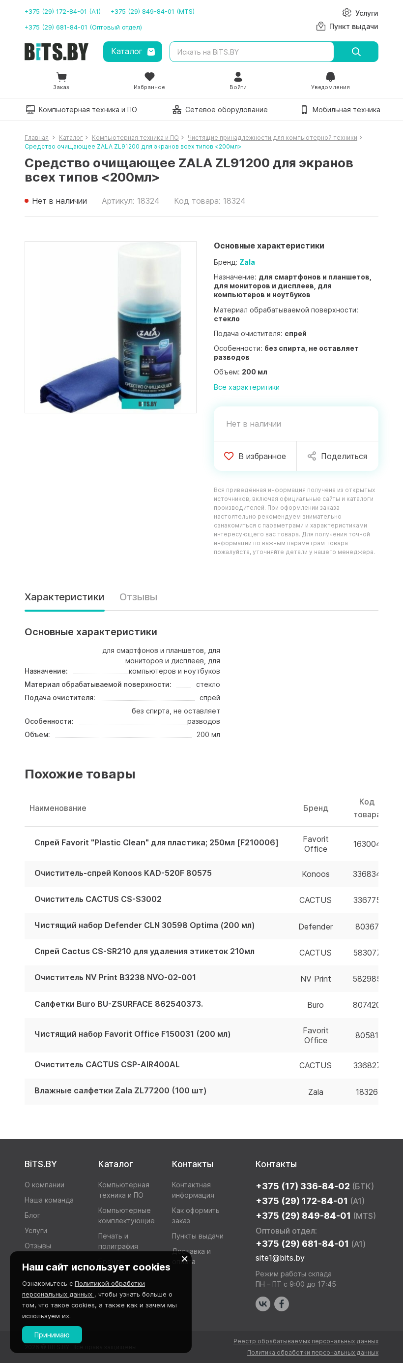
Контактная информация (193, 1189)
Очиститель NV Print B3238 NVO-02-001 (115, 977)
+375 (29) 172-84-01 (310, 1201)
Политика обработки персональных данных (312, 1352)
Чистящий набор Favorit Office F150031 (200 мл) (132, 1034)
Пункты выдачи (198, 1236)
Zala (247, 262)
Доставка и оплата (191, 1256)
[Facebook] (281, 1304)
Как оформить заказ (196, 1215)
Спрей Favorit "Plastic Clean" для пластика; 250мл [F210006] (156, 842)
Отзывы (138, 597)
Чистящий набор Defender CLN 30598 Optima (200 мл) (144, 925)
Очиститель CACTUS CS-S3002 (98, 899)
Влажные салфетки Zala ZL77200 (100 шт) (120, 1090)
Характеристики (65, 597)
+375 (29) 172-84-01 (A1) (63, 11)
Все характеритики (247, 387)
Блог (32, 1215)
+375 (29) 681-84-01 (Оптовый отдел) (83, 27)
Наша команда (49, 1200)
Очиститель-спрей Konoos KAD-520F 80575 (123, 873)
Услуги (36, 1230)
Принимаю (52, 1335)
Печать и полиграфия (118, 1241)
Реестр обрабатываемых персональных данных (305, 1341)
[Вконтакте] (263, 1304)
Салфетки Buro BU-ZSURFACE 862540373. (118, 1004)
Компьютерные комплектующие (126, 1215)
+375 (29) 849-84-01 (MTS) (153, 11)
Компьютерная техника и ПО (123, 1189)
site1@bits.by (280, 1258)
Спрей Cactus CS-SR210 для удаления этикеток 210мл (144, 951)
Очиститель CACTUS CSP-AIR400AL (107, 1064)
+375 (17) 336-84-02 (315, 1186)
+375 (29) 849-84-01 (316, 1215)
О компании (44, 1184)
